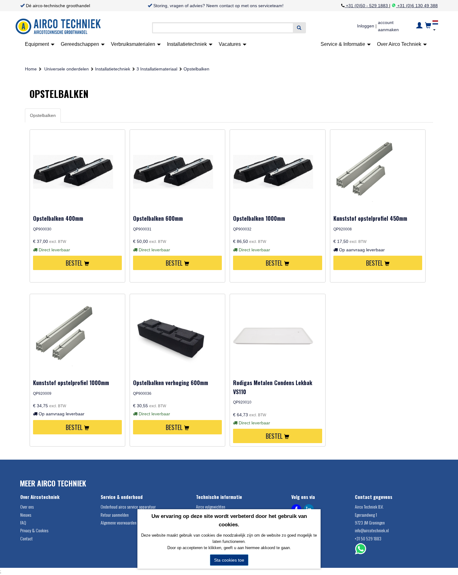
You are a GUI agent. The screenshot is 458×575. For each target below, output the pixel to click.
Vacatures (230, 44)
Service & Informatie (343, 44)
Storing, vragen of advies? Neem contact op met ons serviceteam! (218, 5)
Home (31, 68)
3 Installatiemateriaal (156, 68)
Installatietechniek (187, 44)
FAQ (23, 522)
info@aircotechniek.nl (372, 530)
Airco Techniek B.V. (369, 506)
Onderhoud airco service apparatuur (128, 506)
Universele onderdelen (66, 68)
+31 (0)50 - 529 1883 (367, 5)
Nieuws (25, 514)
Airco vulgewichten (210, 506)
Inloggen (365, 25)
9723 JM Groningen (370, 522)
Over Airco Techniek (399, 44)
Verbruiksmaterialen (133, 44)
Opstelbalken (196, 68)
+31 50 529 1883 (368, 538)
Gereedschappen (80, 44)
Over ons (27, 506)
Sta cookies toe (229, 560)
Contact (26, 538)
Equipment (37, 44)
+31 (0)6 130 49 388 (417, 5)
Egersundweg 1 (366, 514)
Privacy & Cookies (34, 530)
